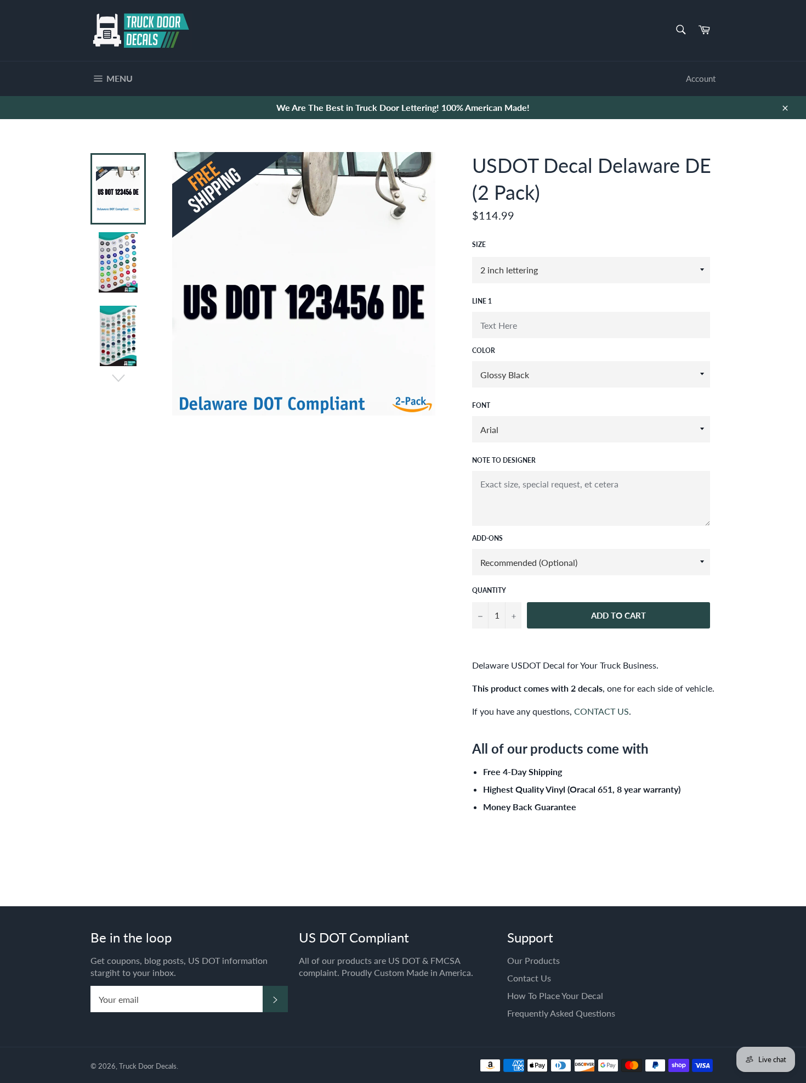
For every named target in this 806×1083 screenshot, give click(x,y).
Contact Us (529, 978)
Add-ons (487, 538)
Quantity (489, 590)
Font (481, 405)
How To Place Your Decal (555, 995)
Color (483, 350)
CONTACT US (601, 711)
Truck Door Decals (148, 1066)
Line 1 (482, 301)
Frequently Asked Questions (561, 1013)
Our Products (533, 960)
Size (479, 244)
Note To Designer (504, 460)
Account (701, 78)
